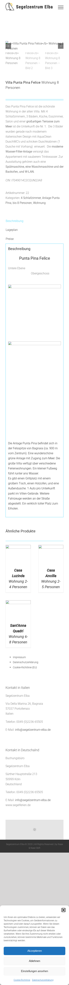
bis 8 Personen (22, 203)
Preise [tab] (10, 239)
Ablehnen (34, 960)
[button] (63, 910)
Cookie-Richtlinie (22, 980)
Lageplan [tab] (12, 230)
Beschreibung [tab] (14, 221)
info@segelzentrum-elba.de (33, 729)
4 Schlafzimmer (31, 198)
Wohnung (39, 203)
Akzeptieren (34, 950)
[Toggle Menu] (60, 7)
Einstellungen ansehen (34, 971)
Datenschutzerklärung (43, 980)
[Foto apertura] (34, 46)
